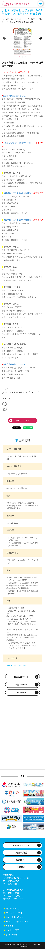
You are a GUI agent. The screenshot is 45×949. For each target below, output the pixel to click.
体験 (4, 406)
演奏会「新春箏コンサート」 (15, 364)
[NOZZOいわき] (11, 818)
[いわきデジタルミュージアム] (11, 827)
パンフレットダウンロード (17, 921)
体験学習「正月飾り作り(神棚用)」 (18, 193)
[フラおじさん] (33, 810)
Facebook (21, 692)
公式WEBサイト (21, 676)
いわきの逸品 (21, 852)
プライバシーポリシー (15, 913)
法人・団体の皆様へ (14, 917)
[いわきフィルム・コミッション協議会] (33, 818)
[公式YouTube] (33, 793)
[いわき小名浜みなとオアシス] (33, 801)
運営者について (12, 908)
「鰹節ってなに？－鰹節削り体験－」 (18, 142)
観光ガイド (21, 859)
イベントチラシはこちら (16, 665)
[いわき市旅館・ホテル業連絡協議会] (11, 801)
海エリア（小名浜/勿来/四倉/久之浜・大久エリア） (20, 392)
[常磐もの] (11, 793)
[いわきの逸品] (33, 784)
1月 (4, 409)
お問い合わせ (11, 934)
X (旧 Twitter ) (21, 684)
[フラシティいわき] (11, 810)
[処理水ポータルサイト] (33, 827)
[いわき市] (11, 784)
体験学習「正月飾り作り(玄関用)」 (18, 220)
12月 (4, 402)
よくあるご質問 (12, 930)
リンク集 (9, 926)
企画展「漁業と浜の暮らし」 (15, 95)
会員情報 (21, 867)
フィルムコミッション (21, 845)
